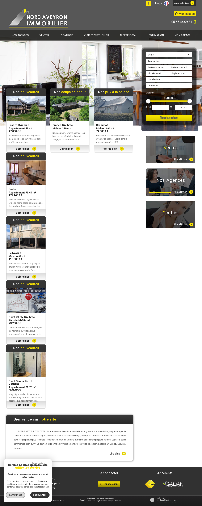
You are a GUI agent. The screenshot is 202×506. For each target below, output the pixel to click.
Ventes (44, 35)
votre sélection (181, 3)
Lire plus (117, 453)
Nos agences (20, 35)
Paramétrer (15, 495)
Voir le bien (25, 148)
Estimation (156, 35)
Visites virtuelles (96, 35)
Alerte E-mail (129, 35)
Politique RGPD (58, 501)
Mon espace (182, 35)
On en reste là (39, 463)
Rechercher (169, 118)
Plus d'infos (182, 159)
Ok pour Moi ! (40, 495)
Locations (66, 35)
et (171, 106)
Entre (148, 106)
